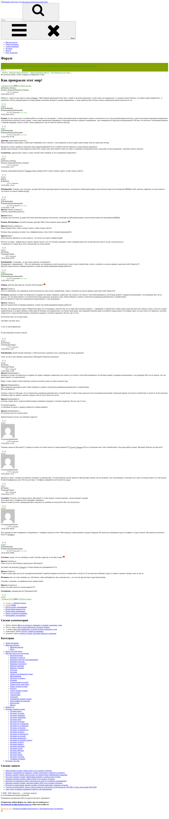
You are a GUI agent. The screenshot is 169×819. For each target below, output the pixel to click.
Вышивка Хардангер (18, 664)
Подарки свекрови (17, 746)
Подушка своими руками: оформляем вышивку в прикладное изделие (33, 777)
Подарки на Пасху (17, 732)
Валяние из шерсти (17, 658)
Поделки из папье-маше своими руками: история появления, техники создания (37, 785)
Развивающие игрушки (19, 682)
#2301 (3, 250)
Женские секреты (12, 645)
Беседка (93, 66)
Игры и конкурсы (27, 66)
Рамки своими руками (19, 686)
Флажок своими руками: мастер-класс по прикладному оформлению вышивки (36, 775)
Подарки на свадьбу (18, 736)
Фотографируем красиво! (20, 701)
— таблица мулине (16, 603)
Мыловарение (15, 676)
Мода (12, 649)
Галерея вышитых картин (80, 66)
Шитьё (12, 705)
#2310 (3, 597)
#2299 (3, 177)
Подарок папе (15, 753)
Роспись (13, 689)
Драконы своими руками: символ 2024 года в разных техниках (30, 779)
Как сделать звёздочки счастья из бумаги (34, 627)
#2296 (3, 106)
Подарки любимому (18, 717)
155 (18, 86)
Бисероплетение (16, 655)
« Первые (4, 86)
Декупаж (13, 670)
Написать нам (6, 809)
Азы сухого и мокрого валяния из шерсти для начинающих (29, 789)
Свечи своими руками (19, 691)
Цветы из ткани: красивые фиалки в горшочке (38, 633)
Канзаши (13, 672)
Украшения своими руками (21, 699)
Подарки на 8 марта (18, 728)
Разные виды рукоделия (19, 684)
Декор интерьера (12, 44)
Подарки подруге (17, 742)
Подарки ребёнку (17, 744)
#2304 (3, 363)
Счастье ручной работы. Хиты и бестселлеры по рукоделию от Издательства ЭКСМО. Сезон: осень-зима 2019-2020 (51, 787)
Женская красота (16, 647)
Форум (8, 51)
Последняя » (27, 86)
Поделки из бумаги (17, 678)
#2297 (3, 128)
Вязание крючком (17, 666)
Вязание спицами (17, 668)
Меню (73, 38)
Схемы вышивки (12, 46)
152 (9, 86)
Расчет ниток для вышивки (16, 607)
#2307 (3, 486)
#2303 (3, 341)
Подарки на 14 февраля (19, 724)
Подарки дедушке (17, 713)
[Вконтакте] (2, 811)
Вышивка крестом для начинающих (24, 660)
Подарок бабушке (17, 750)
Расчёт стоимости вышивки (33, 631)
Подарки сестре (16, 748)
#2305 (3, 423)
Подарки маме (15, 719)
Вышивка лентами (17, 662)
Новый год (10, 707)
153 (12, 86)
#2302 (3, 272)
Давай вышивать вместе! (60, 66)
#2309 (3, 545)
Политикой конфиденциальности (16, 804)
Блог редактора (11, 53)
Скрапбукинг (15, 695)
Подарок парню (16, 755)
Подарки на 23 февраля (19, 726)
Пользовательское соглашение (51, 809)
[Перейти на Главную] (24, 2)
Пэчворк (13, 680)
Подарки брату (16, 711)
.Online (11, 605)
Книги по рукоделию (14, 651)
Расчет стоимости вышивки (16, 613)
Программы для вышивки (16, 615)
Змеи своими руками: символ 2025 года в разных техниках (29, 771)
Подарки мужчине (17, 722)
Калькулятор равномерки (15, 611)
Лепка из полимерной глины (21, 674)
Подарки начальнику (18, 738)
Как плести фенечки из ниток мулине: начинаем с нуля (35, 629)
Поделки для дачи (13, 761)
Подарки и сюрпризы (42, 66)
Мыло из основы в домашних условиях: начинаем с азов (39, 625)
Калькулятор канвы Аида (15, 609)
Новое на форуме (13, 66)
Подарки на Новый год (19, 730)
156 (20, 86)
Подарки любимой (17, 715)
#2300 (3, 199)
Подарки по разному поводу (21, 740)
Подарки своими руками (15, 709)
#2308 (3, 508)
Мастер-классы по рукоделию (17, 653)
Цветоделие (14, 703)
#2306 (3, 453)
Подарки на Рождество (19, 734)
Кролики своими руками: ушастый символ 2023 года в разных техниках (34, 783)
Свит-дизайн (15, 693)
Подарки (9, 48)
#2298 (3, 159)
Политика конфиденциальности (25, 809)
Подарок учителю (17, 757)
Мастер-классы (11, 42)
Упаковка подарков (17, 759)
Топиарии (14, 697)
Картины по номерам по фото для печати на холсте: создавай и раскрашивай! (36, 781)
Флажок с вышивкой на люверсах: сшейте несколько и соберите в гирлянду (35, 773)
